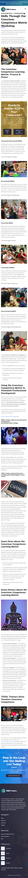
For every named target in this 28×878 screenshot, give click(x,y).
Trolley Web (19, 875)
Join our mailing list (14, 775)
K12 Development (5, 836)
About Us (3, 820)
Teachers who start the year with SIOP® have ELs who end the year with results (14, 2)
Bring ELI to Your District (19, 132)
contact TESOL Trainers (7, 741)
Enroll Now (7, 131)
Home (2, 818)
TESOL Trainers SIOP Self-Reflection (10, 416)
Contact (3, 822)
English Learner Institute (12, 119)
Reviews (3, 825)
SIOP (2, 838)
